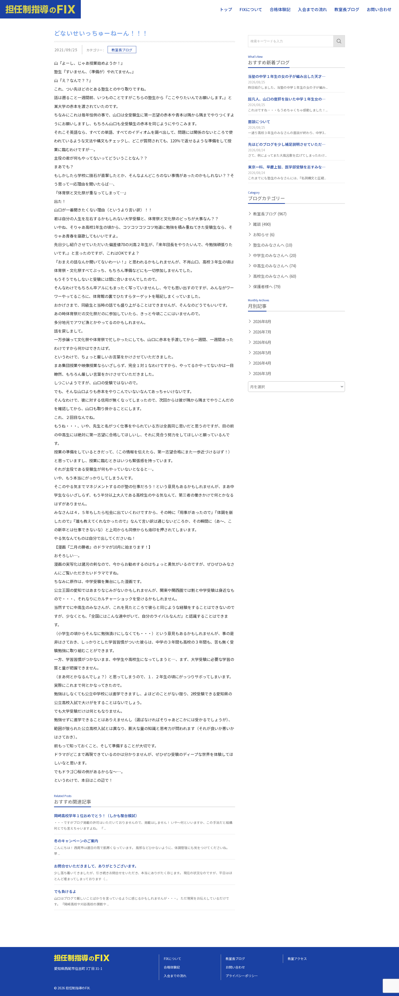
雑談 (262, 224)
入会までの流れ (312, 9)
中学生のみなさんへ (274, 255)
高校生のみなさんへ (274, 276)
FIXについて (250, 9)
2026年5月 (262, 352)
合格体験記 (280, 9)
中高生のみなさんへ (274, 266)
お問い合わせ (379, 9)
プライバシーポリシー (242, 975)
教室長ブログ (346, 9)
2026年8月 (262, 321)
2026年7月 (262, 332)
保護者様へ (267, 286)
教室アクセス (297, 958)
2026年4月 (262, 363)
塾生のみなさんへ (272, 245)
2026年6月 (262, 342)
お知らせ (264, 234)
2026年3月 (262, 373)
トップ (226, 9)
